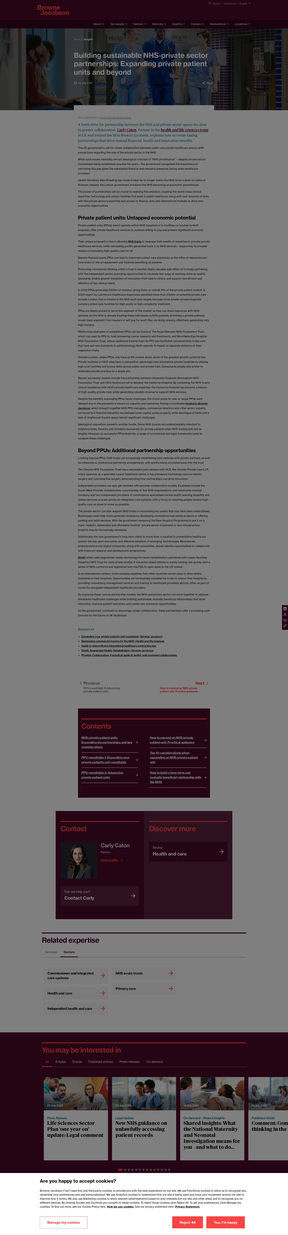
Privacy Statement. (187, 1206)
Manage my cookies (63, 1222)
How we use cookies (120, 1206)
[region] (144, 1204)
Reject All (188, 1222)
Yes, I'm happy (225, 1222)
